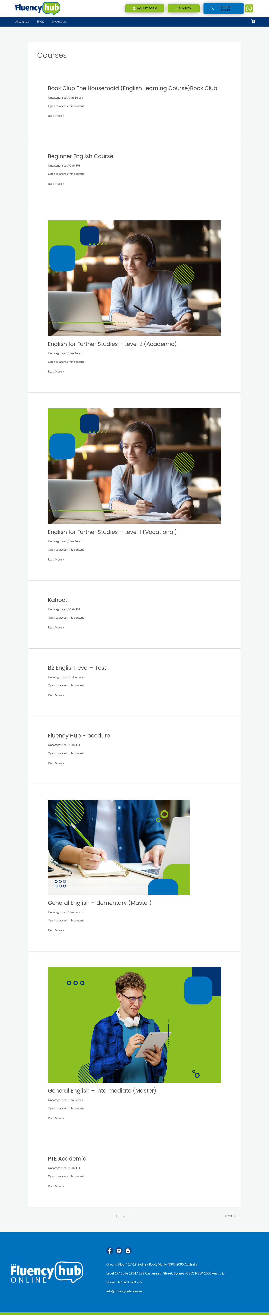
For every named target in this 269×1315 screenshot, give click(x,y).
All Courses (22, 21)
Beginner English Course (80, 156)
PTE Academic (67, 1159)
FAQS (40, 21)
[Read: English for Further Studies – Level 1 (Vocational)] (134, 465)
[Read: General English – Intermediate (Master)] (134, 1024)
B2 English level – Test (77, 668)
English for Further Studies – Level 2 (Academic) (112, 344)
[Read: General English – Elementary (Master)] (119, 847)
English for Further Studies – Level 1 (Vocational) (112, 532)
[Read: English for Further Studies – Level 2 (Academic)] (134, 278)
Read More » (56, 116)
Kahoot (57, 600)
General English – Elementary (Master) (100, 903)
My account (59, 21)
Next (230, 1216)
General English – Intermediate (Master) (102, 1091)
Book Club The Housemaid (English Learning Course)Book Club (132, 88)
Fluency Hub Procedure (79, 735)
